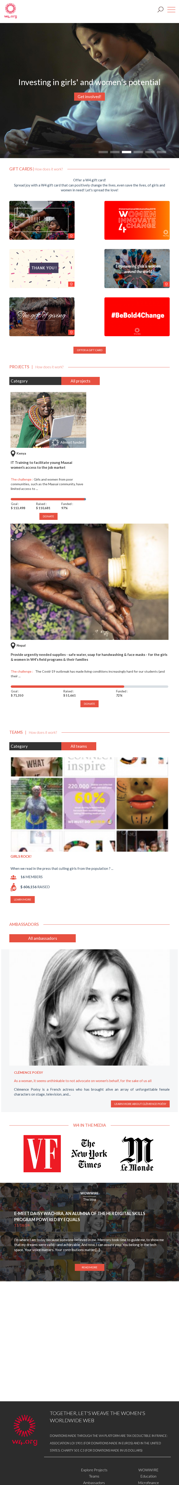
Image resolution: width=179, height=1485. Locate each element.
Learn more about (140, 1108)
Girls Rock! (21, 856)
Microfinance (148, 1482)
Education (148, 1476)
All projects (80, 381)
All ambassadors (42, 938)
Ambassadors (94, 1482)
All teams (79, 746)
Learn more (22, 899)
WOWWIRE (89, 1198)
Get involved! (89, 96)
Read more (89, 1272)
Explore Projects (94, 1470)
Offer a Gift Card (89, 350)
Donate (89, 703)
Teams (94, 1476)
